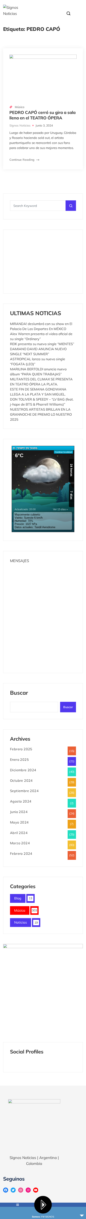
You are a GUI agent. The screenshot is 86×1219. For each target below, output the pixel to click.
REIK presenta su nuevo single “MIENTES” (42, 344)
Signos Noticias (19, 125)
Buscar (19, 693)
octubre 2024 (21, 780)
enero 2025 (19, 759)
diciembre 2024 (23, 770)
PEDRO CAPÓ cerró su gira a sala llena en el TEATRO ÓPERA (42, 115)
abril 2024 (19, 833)
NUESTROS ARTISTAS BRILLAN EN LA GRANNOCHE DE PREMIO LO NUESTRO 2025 (41, 414)
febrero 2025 (21, 749)
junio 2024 (19, 812)
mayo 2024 (19, 822)
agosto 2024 (20, 801)
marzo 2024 (20, 843)
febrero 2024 (21, 853)
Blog (17, 898)
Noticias (20, 922)
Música (19, 107)
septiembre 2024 (24, 791)
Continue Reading (22, 160)
